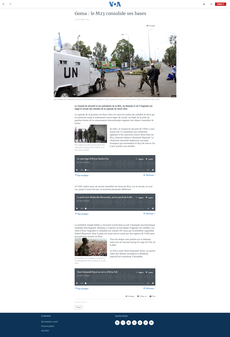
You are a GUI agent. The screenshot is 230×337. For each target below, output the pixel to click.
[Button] (150, 25)
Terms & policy (47, 326)
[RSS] (140, 322)
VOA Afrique (84, 162)
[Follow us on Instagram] (134, 322)
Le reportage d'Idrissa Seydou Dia (93, 159)
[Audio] (211, 4)
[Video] (204, 4)
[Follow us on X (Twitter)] (123, 322)
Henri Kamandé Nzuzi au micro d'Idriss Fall (97, 272)
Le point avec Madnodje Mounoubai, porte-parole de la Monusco (107, 197)
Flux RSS (45, 331)
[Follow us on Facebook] (117, 322)
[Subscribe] (151, 322)
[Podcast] (145, 322)
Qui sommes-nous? (49, 322)
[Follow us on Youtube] (128, 322)
